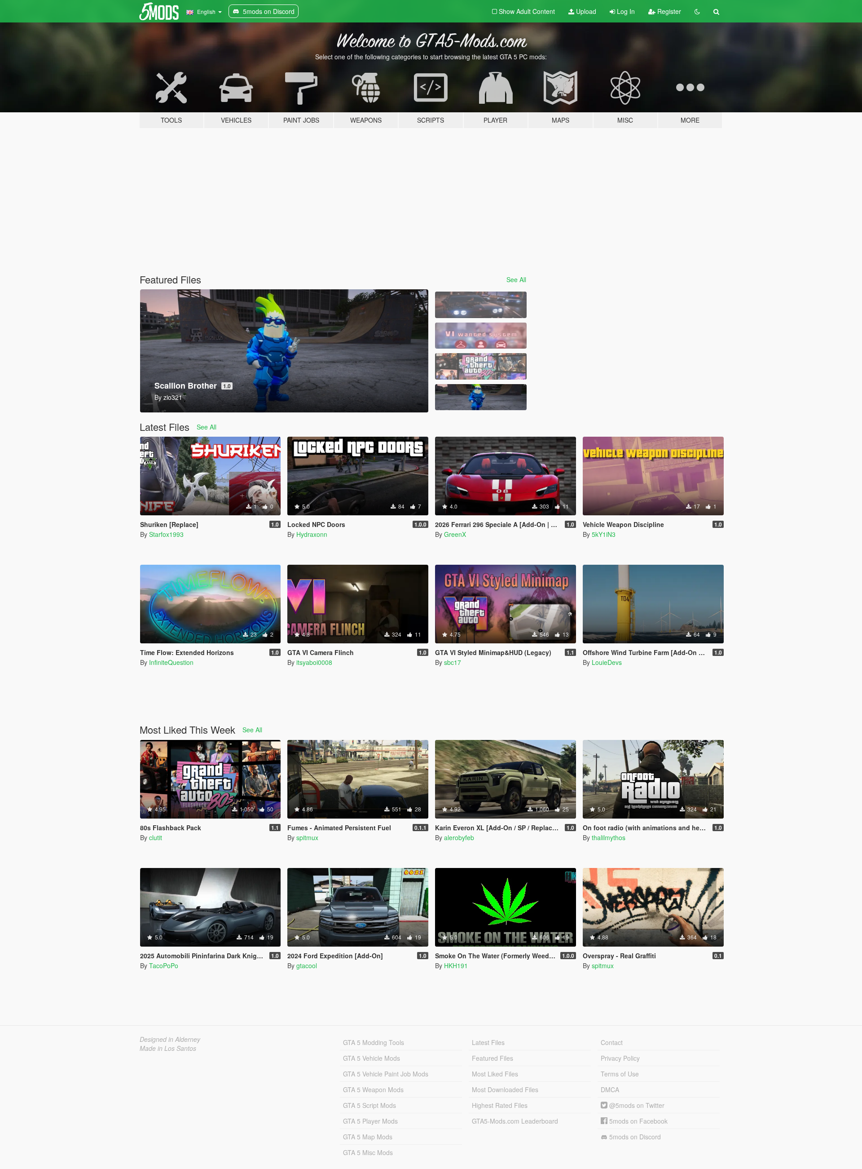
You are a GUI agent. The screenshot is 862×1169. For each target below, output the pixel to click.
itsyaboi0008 (314, 662)
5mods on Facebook (637, 1120)
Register (668, 11)
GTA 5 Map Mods (367, 1136)
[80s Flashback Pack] (481, 366)
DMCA (610, 1089)
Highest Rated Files (500, 1105)
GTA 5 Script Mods (369, 1105)
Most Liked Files (495, 1073)
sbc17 (452, 662)
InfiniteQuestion (171, 662)
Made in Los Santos (168, 1048)
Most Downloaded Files (505, 1089)
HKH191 (456, 965)
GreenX (455, 534)
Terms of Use (620, 1073)
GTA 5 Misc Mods (368, 1152)
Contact (612, 1042)
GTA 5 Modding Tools (373, 1042)
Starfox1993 (166, 534)
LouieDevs (607, 662)
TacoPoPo (163, 965)
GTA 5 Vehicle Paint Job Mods (385, 1073)
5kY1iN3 (604, 534)
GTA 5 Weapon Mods (373, 1089)
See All (516, 279)
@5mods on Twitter (635, 1105)
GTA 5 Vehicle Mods (371, 1058)
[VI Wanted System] (481, 336)
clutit (155, 837)
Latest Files (488, 1042)
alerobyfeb (459, 837)
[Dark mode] (697, 11)
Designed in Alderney (170, 1039)
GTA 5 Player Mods (370, 1120)
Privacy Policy (620, 1058)
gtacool (306, 965)
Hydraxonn (311, 534)
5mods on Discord (634, 1136)
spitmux (307, 837)
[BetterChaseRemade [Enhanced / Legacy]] (481, 305)
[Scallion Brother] (481, 397)
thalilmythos (608, 837)
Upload (585, 11)
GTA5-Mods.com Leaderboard (515, 1120)
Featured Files (492, 1058)
